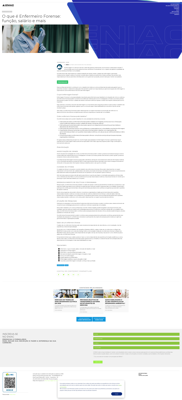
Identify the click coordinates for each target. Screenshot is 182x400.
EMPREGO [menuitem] (176, 14)
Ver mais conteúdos (84, 319)
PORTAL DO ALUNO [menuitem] (174, 13)
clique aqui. (13, 394)
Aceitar (116, 393)
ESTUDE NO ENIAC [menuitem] (175, 4)
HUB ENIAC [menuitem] (176, 8)
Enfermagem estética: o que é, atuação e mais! (73, 259)
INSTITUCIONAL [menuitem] (175, 11)
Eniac (67, 64)
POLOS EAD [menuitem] (176, 7)
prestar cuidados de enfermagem (101, 73)
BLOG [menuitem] (177, 10)
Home (67, 62)
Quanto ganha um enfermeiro (68, 257)
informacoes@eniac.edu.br (52, 380)
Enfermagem (61, 62)
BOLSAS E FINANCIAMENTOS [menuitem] (172, 5)
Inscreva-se (62, 82)
